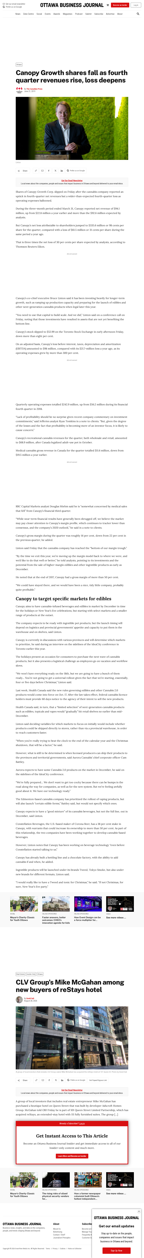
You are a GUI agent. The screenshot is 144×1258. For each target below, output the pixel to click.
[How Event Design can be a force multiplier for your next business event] (88, 904)
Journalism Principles (61, 1238)
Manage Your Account (91, 1232)
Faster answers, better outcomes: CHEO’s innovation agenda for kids (56, 920)
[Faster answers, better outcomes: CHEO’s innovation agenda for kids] (56, 904)
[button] (138, 14)
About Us (57, 1229)
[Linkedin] (61, 170)
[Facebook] (48, 170)
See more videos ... (116, 917)
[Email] (42, 170)
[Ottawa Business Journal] (72, 5)
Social (12, 914)
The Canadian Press (34, 89)
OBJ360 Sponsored (49, 914)
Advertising (57, 1232)
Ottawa (19, 65)
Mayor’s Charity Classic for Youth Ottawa (22, 918)
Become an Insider (89, 1229)
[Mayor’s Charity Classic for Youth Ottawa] (24, 904)
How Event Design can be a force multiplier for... (87, 918)
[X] (55, 170)
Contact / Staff (59, 1235)
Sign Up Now (116, 1250)
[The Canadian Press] (20, 90)
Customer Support (89, 1238)
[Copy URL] (36, 170)
